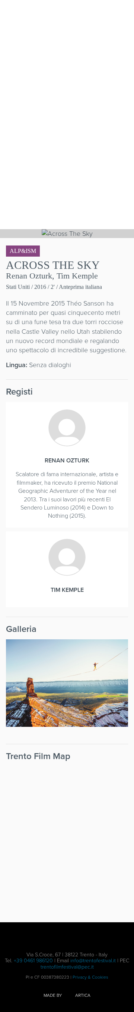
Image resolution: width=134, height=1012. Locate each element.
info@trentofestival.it (93, 961)
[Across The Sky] (67, 683)
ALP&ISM (23, 251)
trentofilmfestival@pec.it (67, 967)
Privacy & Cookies (90, 977)
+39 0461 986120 (33, 961)
